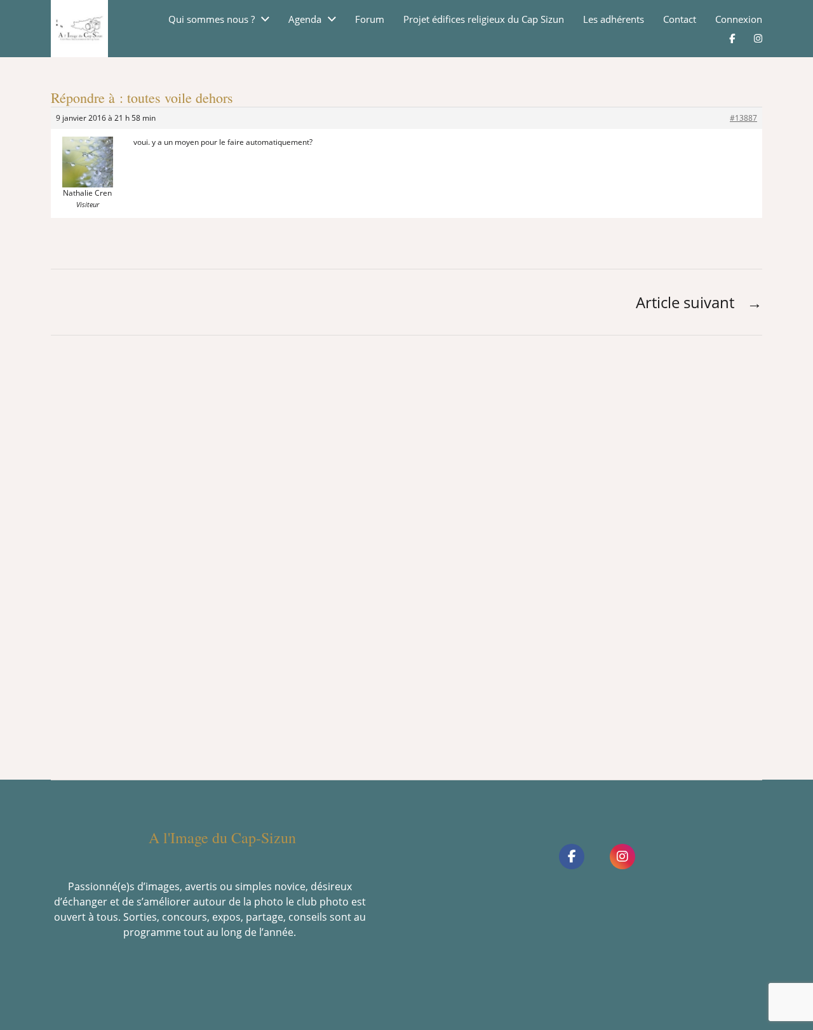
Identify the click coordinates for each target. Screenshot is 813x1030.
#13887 (743, 117)
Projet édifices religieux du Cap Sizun (483, 19)
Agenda (304, 19)
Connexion (738, 19)
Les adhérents (613, 19)
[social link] (571, 856)
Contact (679, 19)
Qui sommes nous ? (211, 19)
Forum (369, 19)
